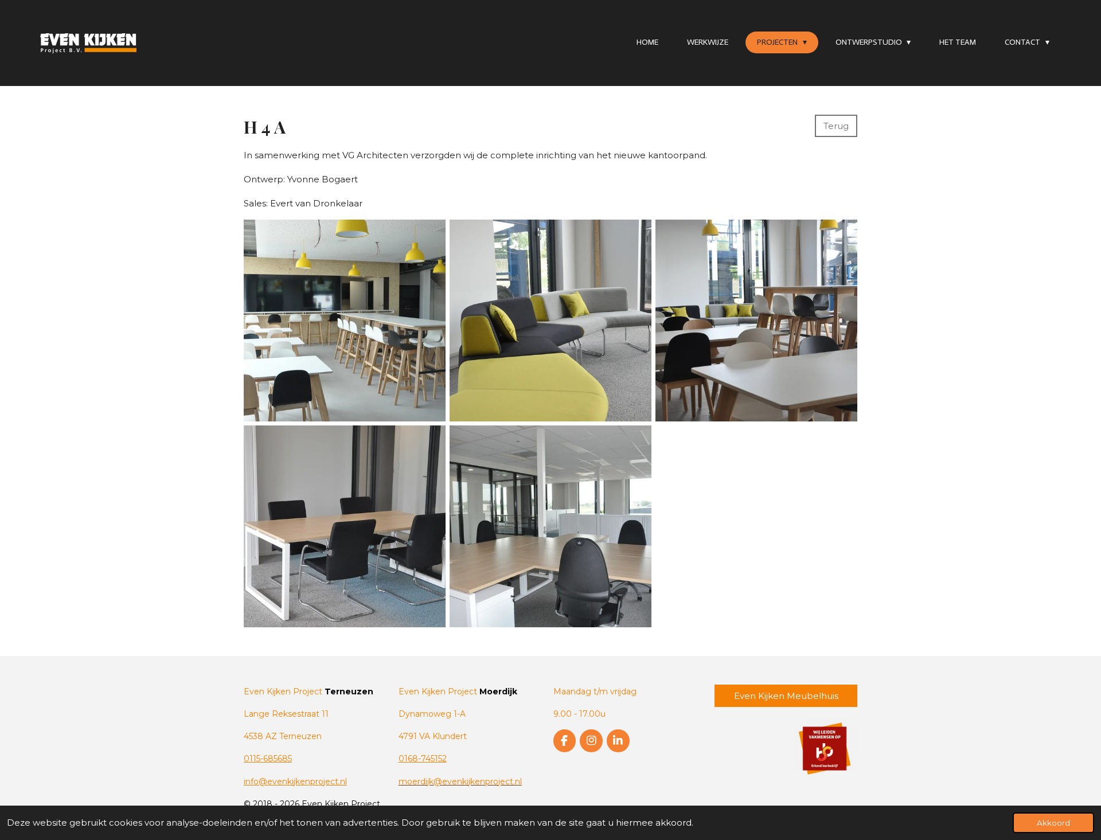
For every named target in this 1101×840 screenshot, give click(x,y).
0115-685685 (268, 758)
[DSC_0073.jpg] (344, 320)
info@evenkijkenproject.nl (295, 781)
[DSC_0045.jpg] (344, 526)
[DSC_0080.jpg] (550, 320)
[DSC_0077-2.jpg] (757, 320)
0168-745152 (423, 758)
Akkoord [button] (1053, 822)
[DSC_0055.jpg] (550, 526)
